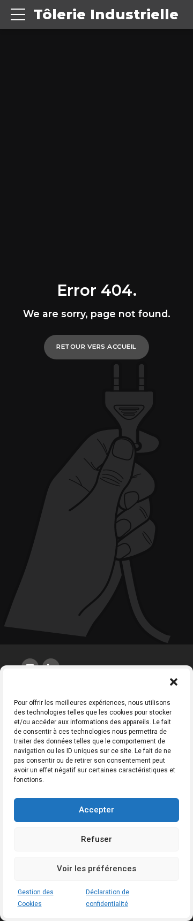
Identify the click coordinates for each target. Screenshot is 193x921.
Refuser (96, 839)
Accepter (96, 810)
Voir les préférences (96, 868)
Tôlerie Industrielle (106, 14)
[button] (173, 682)
